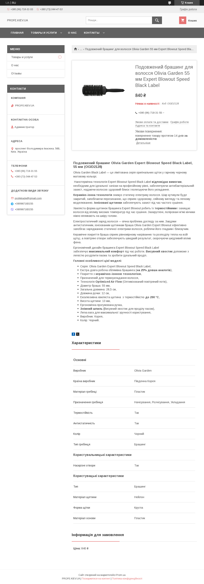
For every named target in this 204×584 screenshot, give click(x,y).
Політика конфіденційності (127, 578)
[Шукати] (157, 20)
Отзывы (16, 73)
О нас (72, 32)
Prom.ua (121, 575)
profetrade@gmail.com (28, 198)
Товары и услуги (44, 32)
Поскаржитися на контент (96, 578)
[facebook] (73, 334)
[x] (77, 334)
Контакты (91, 32)
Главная (17, 32)
